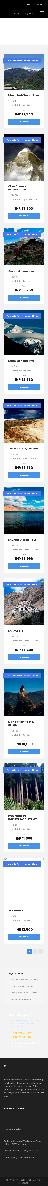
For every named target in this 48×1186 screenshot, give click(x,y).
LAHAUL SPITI (16, 631)
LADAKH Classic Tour (22, 540)
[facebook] (8, 4)
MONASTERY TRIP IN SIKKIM (21, 723)
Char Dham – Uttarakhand (17, 188)
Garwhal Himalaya (21, 271)
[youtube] (16, 4)
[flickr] (12, 4)
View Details (24, 122)
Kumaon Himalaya (21, 360)
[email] (4, 4)
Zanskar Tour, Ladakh (23, 448)
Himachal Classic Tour (23, 95)
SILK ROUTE (15, 910)
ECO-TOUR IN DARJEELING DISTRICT (22, 817)
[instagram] (19, 4)
